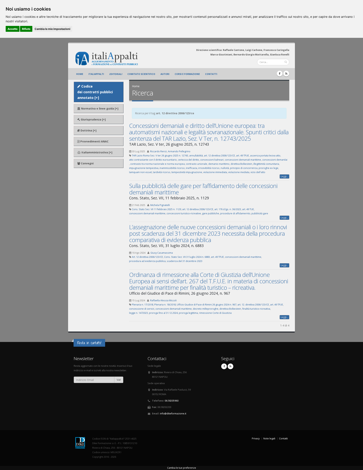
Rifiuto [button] (26, 28)
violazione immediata (215, 172)
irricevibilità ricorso (209, 168)
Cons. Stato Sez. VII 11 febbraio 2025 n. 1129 (156, 209)
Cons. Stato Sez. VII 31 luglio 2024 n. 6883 (187, 257)
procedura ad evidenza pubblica (147, 261)
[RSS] (286, 73)
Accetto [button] (13, 28)
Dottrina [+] (88, 130)
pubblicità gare (259, 213)
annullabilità (196, 155)
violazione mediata (238, 172)
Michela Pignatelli (160, 205)
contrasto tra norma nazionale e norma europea (157, 163)
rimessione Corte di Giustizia (215, 313)
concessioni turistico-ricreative (184, 213)
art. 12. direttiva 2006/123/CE (253, 304)
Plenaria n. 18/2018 (165, 304)
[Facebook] (279, 73)
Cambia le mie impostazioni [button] (52, 28)
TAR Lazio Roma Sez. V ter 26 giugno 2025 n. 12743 (160, 155)
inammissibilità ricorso (172, 168)
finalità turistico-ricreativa (256, 308)
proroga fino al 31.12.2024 (163, 313)
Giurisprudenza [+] (93, 119)
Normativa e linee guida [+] (99, 108)
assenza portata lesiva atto (265, 155)
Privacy (256, 438)
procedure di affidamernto (235, 213)
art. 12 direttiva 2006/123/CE (219, 155)
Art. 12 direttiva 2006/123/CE (147, 257)
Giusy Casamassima (161, 252)
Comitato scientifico (141, 74)
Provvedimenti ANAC (94, 141)
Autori (165, 74)
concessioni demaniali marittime (243, 159)
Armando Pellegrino (179, 151)
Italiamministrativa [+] (96, 152)
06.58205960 (171, 400)
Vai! (119, 379)
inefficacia (191, 168)
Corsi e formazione (187, 74)
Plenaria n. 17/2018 (142, 304)
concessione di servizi (141, 308)
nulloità (225, 168)
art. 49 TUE (248, 209)
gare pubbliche (210, 213)
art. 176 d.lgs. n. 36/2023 (227, 209)
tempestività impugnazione (186, 172)
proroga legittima (188, 313)
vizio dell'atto (258, 172)
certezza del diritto (188, 159)
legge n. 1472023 (138, 313)
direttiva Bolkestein (241, 163)
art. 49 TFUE (242, 155)
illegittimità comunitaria (266, 163)
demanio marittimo (219, 163)
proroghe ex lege (268, 168)
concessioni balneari (212, 159)
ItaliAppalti (96, 74)
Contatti (211, 74)
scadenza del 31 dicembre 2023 (184, 261)
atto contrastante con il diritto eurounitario (153, 159)
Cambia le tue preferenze (181, 467)
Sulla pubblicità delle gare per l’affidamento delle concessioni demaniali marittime (203, 189)
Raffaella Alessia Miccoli (163, 300)
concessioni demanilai (274, 159)
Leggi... (284, 176)
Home (79, 74)
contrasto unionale (196, 163)
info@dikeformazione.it (173, 413)
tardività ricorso (161, 172)
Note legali (269, 438)
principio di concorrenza (244, 168)
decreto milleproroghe (205, 308)
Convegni (87, 163)
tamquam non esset (140, 172)
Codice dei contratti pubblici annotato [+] (95, 92)
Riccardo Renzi (158, 151)
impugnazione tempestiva (143, 168)
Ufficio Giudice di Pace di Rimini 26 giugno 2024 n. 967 (206, 304)
